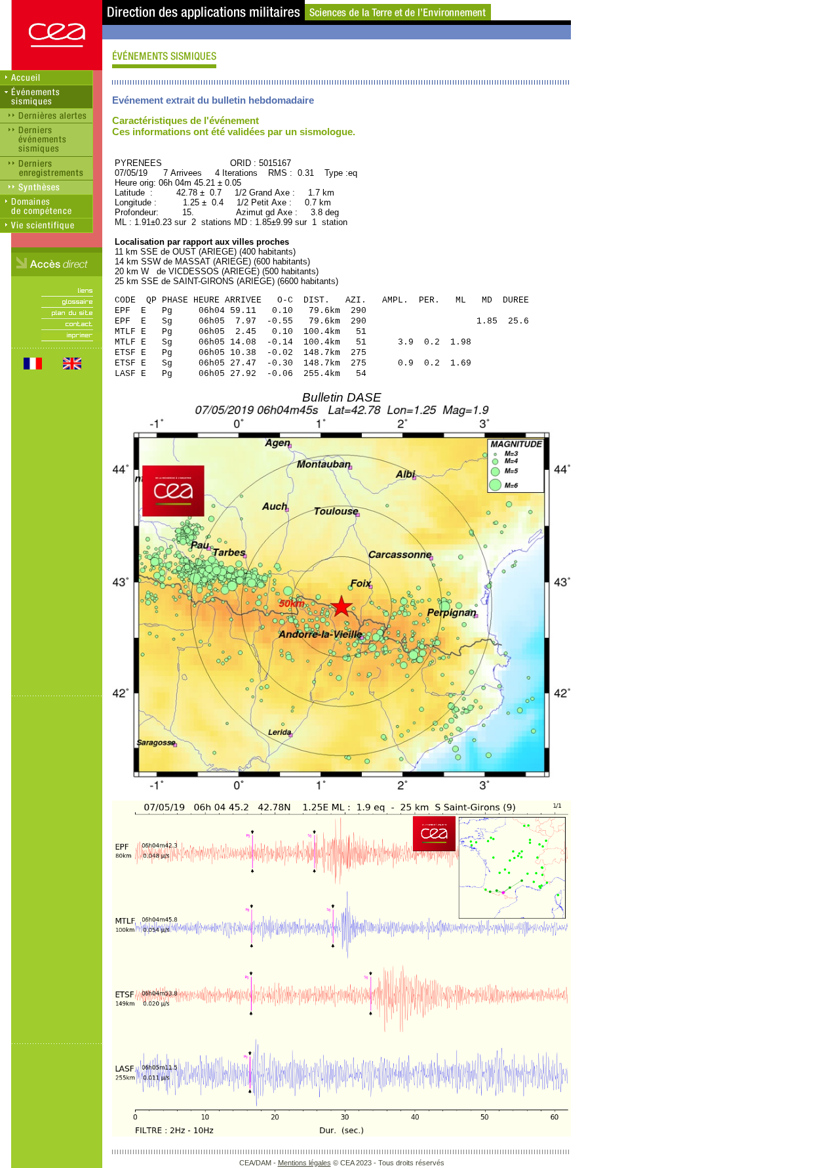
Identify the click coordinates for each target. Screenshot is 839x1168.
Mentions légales (304, 1163)
